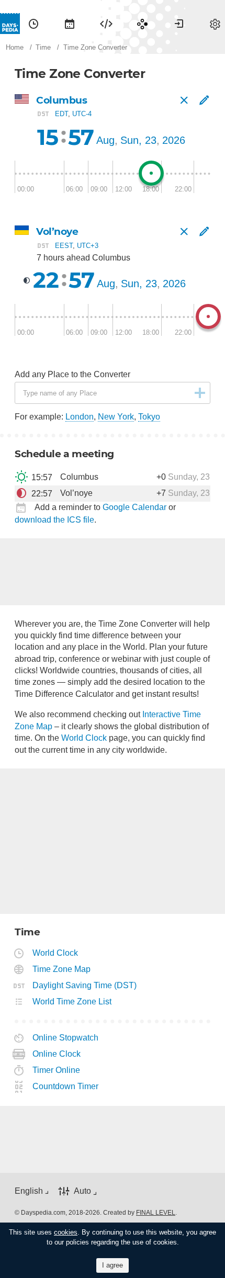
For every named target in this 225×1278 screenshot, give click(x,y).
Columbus (61, 100)
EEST (64, 245)
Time (33, 23)
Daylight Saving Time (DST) (85, 985)
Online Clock (57, 1053)
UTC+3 (87, 245)
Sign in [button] (179, 23)
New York (116, 416)
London (79, 416)
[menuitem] (33, 23)
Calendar (70, 23)
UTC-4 (82, 114)
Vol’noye (57, 231)
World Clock (84, 737)
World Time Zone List (72, 1001)
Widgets (106, 23)
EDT (61, 114)
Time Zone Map (62, 969)
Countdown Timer (65, 1086)
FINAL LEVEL (155, 1212)
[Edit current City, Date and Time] (204, 100)
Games (142, 23)
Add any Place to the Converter (72, 374)
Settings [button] (215, 23)
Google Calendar (134, 507)
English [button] (29, 1190)
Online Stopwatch (65, 1037)
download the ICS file (54, 519)
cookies (65, 1232)
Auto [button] (82, 1190)
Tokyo (149, 416)
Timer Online (56, 1070)
